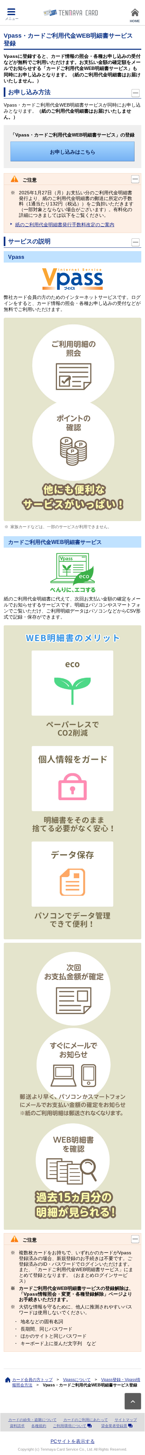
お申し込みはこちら (72, 152)
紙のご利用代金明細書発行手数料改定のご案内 (64, 224)
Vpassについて (77, 1379)
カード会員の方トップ (32, 1379)
